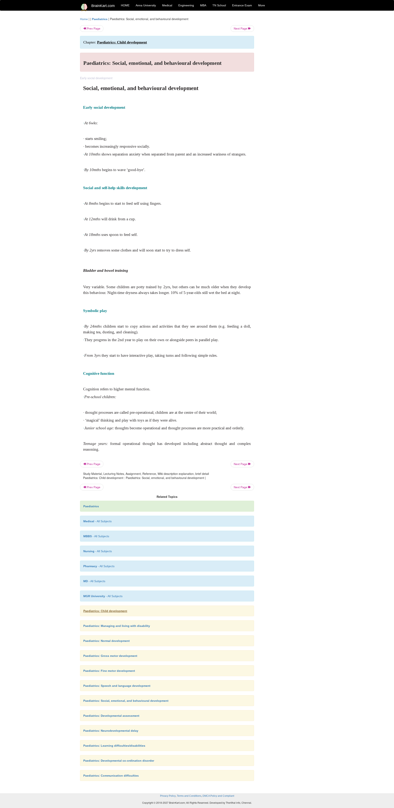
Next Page (241, 28)
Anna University (146, 5)
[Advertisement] (287, 78)
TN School (219, 5)
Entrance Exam (242, 5)
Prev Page (93, 28)
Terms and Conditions (189, 795)
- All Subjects (97, 521)
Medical (167, 5)
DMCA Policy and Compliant (218, 795)
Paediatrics (100, 19)
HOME (125, 5)
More (261, 5)
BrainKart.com (103, 6)
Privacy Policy (168, 795)
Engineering (186, 5)
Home (84, 19)
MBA (203, 5)
